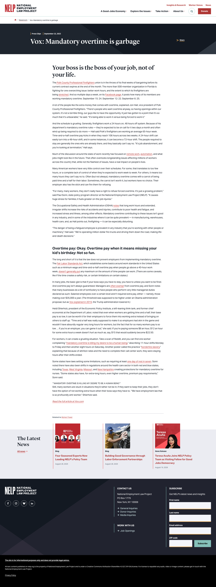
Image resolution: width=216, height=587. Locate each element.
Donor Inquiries (128, 511)
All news (21, 451)
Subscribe (203, 543)
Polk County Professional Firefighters (75, 82)
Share (182, 40)
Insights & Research (176, 5)
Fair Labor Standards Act (69, 263)
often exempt (117, 285)
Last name (174, 512)
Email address (176, 525)
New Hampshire (106, 369)
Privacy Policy (10, 575)
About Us (178, 11)
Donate (204, 11)
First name (174, 500)
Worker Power (67, 417)
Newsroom (23, 20)
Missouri (88, 369)
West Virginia (75, 369)
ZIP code (173, 538)
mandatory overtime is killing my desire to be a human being (96, 342)
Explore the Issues (140, 11)
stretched (63, 94)
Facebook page (113, 94)
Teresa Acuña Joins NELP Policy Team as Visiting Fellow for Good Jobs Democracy (173, 459)
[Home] (15, 20)
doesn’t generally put (69, 271)
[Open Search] (191, 11)
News (208, 5)
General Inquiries (129, 508)
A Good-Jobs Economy (113, 11)
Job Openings (127, 530)
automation (146, 154)
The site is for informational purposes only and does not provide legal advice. (37, 560)
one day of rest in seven (139, 361)
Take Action (162, 11)
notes (116, 205)
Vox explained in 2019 (80, 302)
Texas (65, 369)
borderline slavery (150, 346)
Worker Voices (196, 5)
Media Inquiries (128, 515)
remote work (133, 154)
